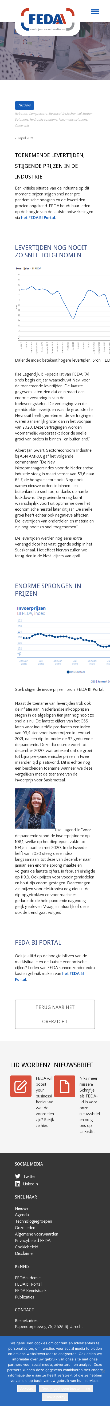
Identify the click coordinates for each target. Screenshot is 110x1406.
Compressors (38, 114)
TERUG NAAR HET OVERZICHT (55, 1014)
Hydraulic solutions (43, 119)
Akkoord (26, 1388)
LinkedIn (30, 1184)
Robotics (21, 114)
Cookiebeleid (26, 1247)
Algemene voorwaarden (36, 1234)
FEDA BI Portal (28, 1284)
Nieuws (24, 105)
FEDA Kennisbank (30, 1290)
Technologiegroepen (33, 1221)
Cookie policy (55, 1397)
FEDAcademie (28, 1277)
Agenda (22, 1214)
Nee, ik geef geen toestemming (66, 1388)
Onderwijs (22, 125)
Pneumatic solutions (73, 119)
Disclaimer (24, 1253)
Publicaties (24, 1297)
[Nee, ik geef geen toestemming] (103, 1371)
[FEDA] (47, 19)
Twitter (29, 1176)
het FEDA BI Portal (38, 217)
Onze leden (25, 1227)
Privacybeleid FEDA (32, 1240)
